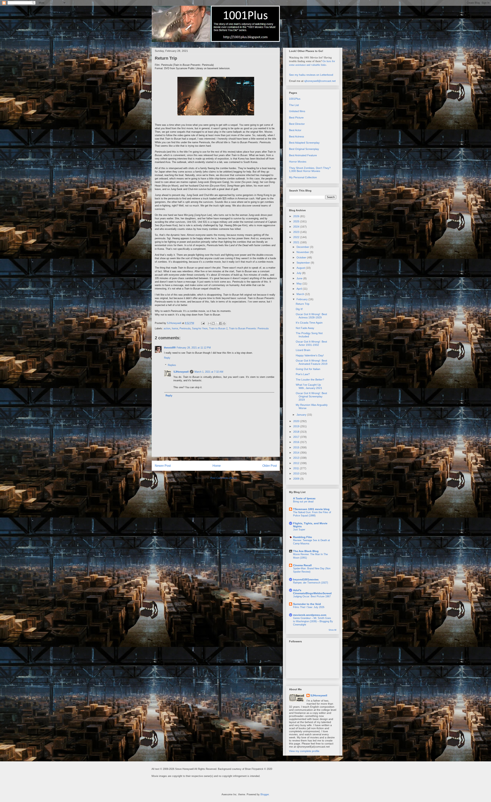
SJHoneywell (181, 371)
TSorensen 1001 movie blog (311, 509)
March (301, 294)
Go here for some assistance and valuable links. (312, 63)
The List (294, 105)
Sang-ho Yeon (200, 328)
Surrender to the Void (307, 604)
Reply (167, 357)
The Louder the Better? (310, 379)
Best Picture (296, 117)
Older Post (269, 465)
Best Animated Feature (303, 155)
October (302, 257)
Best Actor (295, 130)
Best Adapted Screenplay (304, 142)
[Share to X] (217, 323)
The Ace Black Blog (306, 551)
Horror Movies (297, 161)
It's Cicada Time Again (309, 322)
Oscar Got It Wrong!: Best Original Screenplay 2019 (311, 396)
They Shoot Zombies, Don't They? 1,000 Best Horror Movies (310, 169)
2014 (296, 452)
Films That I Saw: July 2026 (308, 607)
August (301, 267)
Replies (172, 365)
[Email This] (210, 323)
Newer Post (163, 465)
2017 (296, 436)
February (302, 299)
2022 (296, 237)
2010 (296, 473)
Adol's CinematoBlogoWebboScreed (312, 592)
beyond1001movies (306, 579)
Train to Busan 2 (218, 328)
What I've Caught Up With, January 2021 (309, 386)
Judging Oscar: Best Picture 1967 (312, 596)
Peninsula (185, 328)
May (299, 283)
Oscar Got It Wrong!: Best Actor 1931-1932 (311, 343)
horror (175, 328)
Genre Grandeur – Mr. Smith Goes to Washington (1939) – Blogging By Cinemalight (313, 621)
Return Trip (302, 303)
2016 (296, 442)
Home (217, 465)
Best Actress (296, 136)
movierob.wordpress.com (309, 614)
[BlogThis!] (213, 323)
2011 (296, 468)
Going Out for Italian (308, 369)
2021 (296, 242)
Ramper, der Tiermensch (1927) (310, 582)
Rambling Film (302, 537)
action (167, 328)
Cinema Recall (302, 565)
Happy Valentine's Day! (310, 355)
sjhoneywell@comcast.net (320, 80)
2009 (296, 478)
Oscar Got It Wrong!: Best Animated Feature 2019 (311, 362)
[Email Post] (202, 323)
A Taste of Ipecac (304, 498)
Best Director (297, 123)
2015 (296, 447)
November (303, 252)
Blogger (264, 794)
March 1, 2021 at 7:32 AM (208, 371)
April (300, 288)
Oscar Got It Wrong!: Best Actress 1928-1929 (311, 316)
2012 (296, 463)
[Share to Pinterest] (224, 323)
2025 (296, 221)
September (304, 262)
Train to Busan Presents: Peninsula (249, 328)
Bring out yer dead (303, 501)
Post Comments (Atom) (223, 478)
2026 (296, 216)
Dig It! (299, 309)
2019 (296, 426)
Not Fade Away (305, 328)
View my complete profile (304, 751)
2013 (296, 457)
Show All (332, 630)
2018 (296, 431)
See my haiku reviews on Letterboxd (311, 74)
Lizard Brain (303, 350)
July (299, 272)
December (303, 246)
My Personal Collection (303, 177)
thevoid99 (169, 347)
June (300, 278)
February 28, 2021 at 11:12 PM (194, 347)
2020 (296, 421)
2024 (296, 226)
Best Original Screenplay (304, 148)
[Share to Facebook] (220, 323)
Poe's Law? (303, 374)
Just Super (299, 529)
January (302, 414)
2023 (296, 231)
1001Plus (294, 98)
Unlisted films (297, 111)
